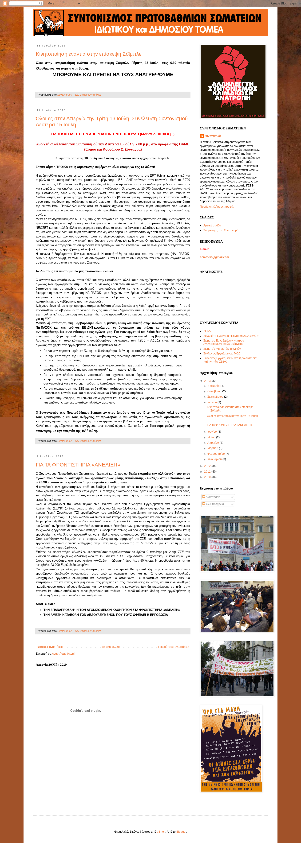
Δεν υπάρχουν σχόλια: (88, 94)
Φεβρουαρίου (216, 453)
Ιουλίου (212, 402)
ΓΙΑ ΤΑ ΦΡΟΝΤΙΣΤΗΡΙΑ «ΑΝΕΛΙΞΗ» (78, 465)
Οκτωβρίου (214, 391)
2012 (207, 466)
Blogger (181, 831)
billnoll (161, 831)
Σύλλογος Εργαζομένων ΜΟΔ (221, 353)
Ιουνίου (212, 431)
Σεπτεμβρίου (215, 396)
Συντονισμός (213, 136)
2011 (207, 471)
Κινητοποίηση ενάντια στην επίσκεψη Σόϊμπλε (88, 54)
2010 (207, 477)
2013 (207, 381)
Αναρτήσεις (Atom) (63, 653)
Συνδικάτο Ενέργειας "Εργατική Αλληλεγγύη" (231, 336)
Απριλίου (213, 442)
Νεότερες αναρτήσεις (50, 647)
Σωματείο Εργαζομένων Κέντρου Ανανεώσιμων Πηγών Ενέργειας (223, 342)
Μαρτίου (213, 448)
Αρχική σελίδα (111, 647)
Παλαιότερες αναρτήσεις (173, 647)
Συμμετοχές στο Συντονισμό (220, 230)
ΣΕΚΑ (207, 331)
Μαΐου (211, 437)
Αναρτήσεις (212, 497)
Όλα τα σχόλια (214, 504)
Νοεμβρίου (214, 386)
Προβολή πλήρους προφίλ (217, 206)
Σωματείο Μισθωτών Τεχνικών (222, 348)
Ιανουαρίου (214, 459)
